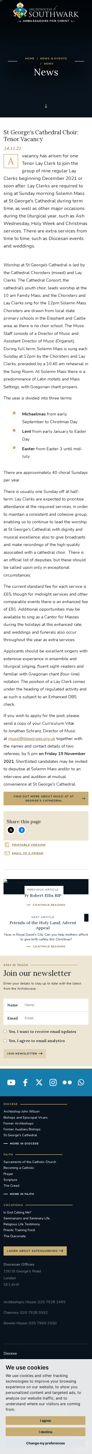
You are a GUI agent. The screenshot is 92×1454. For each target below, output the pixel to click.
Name (12, 1005)
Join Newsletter (22, 1053)
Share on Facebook (21, 830)
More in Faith (22, 1194)
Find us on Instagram (53, 1082)
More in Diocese (24, 1143)
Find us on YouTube (11, 1082)
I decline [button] (45, 1432)
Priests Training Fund (19, 1230)
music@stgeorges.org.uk (31, 738)
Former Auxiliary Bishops (22, 1129)
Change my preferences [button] (45, 1443)
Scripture (10, 1180)
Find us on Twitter (39, 1082)
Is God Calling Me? (17, 1212)
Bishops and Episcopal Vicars (26, 1117)
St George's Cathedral (20, 1135)
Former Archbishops (18, 1123)
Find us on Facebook (25, 1082)
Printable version (29, 845)
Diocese (10, 1353)
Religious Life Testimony (22, 1224)
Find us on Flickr (67, 1082)
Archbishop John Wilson (22, 1111)
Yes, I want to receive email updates (42, 1031)
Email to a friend (27, 853)
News (49, 64)
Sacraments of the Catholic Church (30, 1162)
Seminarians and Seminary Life (27, 1218)
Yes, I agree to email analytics (37, 1040)
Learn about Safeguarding (32, 1251)
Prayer (8, 1174)
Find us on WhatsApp (81, 1082)
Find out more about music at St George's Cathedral (44, 799)
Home (30, 58)
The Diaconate (15, 1236)
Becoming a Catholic (19, 1168)
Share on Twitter (11, 830)
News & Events (53, 58)
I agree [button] (45, 1421)
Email (12, 1018)
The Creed (11, 1185)
